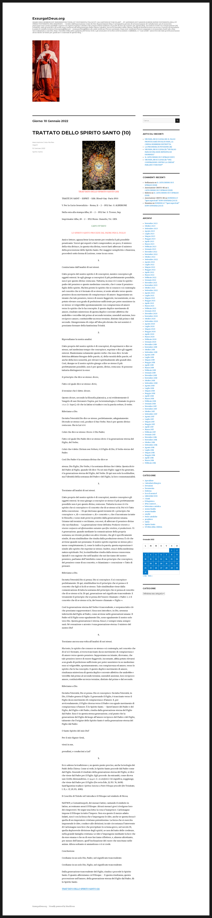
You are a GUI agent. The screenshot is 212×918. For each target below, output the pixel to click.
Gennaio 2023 (150, 249)
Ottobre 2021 (150, 288)
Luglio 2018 (149, 388)
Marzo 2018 (149, 399)
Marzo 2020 (149, 337)
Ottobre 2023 (150, 226)
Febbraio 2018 (150, 401)
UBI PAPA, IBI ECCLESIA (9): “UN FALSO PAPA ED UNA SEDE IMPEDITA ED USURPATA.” (160, 152)
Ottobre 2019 (150, 350)
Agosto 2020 (150, 324)
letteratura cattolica (153, 506)
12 (156, 559)
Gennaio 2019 (150, 373)
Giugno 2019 (150, 360)
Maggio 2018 (150, 393)
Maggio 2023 (150, 239)
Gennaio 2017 (150, 435)
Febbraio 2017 (150, 432)
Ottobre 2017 (150, 411)
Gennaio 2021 (150, 311)
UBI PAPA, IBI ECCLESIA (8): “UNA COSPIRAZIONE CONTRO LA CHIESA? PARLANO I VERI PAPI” (159, 162)
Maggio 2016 (150, 455)
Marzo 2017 (149, 429)
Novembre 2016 (151, 440)
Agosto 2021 (150, 293)
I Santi (147, 499)
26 (156, 568)
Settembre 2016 (151, 445)
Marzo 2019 (149, 368)
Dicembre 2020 (151, 314)
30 (177, 568)
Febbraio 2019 (150, 370)
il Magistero (149, 501)
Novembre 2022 (151, 254)
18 (151, 564)
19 (156, 564)
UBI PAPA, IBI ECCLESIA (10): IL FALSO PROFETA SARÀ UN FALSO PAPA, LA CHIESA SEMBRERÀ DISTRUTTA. (160, 141)
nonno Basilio (150, 509)
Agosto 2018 (149, 386)
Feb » (150, 576)
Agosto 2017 (149, 417)
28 (166, 568)
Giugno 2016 (150, 453)
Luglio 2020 (149, 326)
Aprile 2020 (149, 334)
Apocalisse (149, 481)
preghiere (149, 519)
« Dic (145, 576)
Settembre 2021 (151, 290)
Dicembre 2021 (151, 283)
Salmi (147, 522)
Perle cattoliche (151, 517)
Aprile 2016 (149, 458)
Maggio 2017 (150, 424)
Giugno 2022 (150, 267)
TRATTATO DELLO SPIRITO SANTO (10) (81, 133)
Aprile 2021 (149, 303)
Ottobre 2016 (150, 442)
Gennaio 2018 (150, 404)
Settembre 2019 (151, 352)
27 (161, 568)
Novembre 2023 (151, 223)
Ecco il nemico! (151, 493)
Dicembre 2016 (151, 437)
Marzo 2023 (149, 244)
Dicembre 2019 (151, 344)
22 (172, 564)
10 (145, 559)
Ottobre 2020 (150, 319)
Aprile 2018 (149, 396)
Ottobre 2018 (150, 381)
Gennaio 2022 (150, 280)
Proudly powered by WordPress (62, 906)
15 (171, 559)
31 (145, 572)
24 (145, 568)
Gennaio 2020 (150, 342)
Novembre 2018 (151, 378)
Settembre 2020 (151, 321)
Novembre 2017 (151, 409)
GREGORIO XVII (151, 496)
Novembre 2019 (151, 347)
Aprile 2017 (149, 427)
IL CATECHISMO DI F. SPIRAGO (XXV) (160, 157)
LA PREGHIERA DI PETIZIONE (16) (158, 147)
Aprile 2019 (149, 365)
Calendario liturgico (153, 483)
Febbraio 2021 (150, 308)
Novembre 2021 (151, 285)
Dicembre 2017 (151, 406)
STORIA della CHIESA (153, 527)
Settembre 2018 (151, 383)
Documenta (149, 488)
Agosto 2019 (149, 355)
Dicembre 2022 (151, 252)
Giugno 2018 (150, 391)
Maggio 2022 (150, 270)
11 (151, 559)
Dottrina (148, 491)
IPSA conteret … (151, 504)
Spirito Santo (37, 152)
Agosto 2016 (149, 447)
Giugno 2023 (150, 236)
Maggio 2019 (150, 362)
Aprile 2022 (149, 272)
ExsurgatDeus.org (48, 18)
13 (161, 559)
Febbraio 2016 (150, 463)
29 (172, 568)
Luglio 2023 (149, 234)
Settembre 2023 (151, 229)
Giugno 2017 (149, 422)
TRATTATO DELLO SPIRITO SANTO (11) (81, 889)
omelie (147, 514)
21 (166, 564)
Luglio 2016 (149, 450)
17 (145, 564)
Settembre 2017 (151, 414)
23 (177, 564)
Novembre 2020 (151, 316)
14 (166, 559)
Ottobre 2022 (150, 257)
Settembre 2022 (151, 259)
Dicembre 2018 (151, 375)
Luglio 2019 (149, 357)
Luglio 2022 (149, 265)
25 (151, 568)
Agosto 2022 (150, 262)
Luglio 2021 (149, 296)
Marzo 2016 (149, 460)
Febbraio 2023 (150, 247)
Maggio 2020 (150, 332)
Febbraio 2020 (150, 339)
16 (177, 559)
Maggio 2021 (150, 301)
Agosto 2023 (150, 231)
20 (161, 564)
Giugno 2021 (150, 298)
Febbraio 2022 (150, 277)
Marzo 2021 (149, 306)
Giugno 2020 (150, 329)
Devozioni (149, 486)
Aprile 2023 (149, 241)
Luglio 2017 (149, 419)
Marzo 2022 (149, 275)
